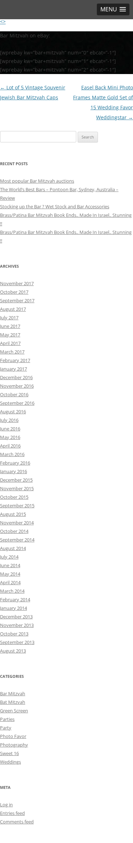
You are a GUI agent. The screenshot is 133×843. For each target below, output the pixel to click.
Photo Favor (13, 736)
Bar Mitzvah (12, 693)
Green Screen (14, 710)
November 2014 (17, 522)
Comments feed (17, 821)
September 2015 (17, 505)
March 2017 (12, 352)
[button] (113, 9)
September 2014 (17, 539)
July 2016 (9, 420)
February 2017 (15, 360)
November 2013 (17, 625)
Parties (7, 719)
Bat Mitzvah (12, 702)
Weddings (10, 762)
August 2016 (13, 411)
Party (5, 727)
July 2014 (9, 557)
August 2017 (13, 309)
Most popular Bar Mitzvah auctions (37, 181)
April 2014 (10, 582)
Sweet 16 (9, 753)
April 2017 (10, 343)
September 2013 (17, 642)
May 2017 (10, 334)
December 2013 (16, 616)
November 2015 (17, 488)
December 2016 (16, 377)
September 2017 (17, 300)
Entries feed (12, 813)
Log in (6, 804)
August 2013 (13, 651)
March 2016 (12, 454)
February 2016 (15, 463)
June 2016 (10, 428)
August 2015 (13, 514)
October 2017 (14, 292)
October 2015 (14, 497)
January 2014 (13, 608)
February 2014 (15, 599)
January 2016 (13, 471)
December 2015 (16, 480)
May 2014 (10, 574)
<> (3, 21)
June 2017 (10, 326)
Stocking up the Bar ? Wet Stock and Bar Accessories (54, 206)
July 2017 (9, 317)
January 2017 (13, 369)
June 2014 (10, 565)
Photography (14, 745)
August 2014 (13, 548)
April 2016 (10, 446)
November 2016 (17, 386)
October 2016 (14, 394)
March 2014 (12, 591)
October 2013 (14, 633)
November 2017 (17, 283)
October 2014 (14, 531)
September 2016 (17, 403)
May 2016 (10, 437)
